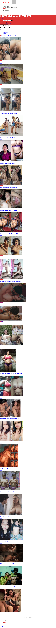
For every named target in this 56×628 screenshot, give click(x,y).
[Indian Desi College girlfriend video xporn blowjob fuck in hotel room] (10, 59)
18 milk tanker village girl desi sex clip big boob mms (9, 491)
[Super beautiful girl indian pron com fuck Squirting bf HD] (11, 208)
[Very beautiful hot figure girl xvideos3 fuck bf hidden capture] (11, 83)
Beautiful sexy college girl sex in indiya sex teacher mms (9, 586)
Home (2, 18)
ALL (0, 35)
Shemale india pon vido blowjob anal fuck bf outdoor (9, 137)
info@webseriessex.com (7, 1)
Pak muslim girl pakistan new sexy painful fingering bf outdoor (10, 346)
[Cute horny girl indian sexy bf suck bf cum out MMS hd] (11, 231)
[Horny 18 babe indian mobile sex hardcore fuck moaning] (11, 254)
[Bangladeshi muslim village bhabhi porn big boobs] (11, 395)
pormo (1, 60)
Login (4, 23)
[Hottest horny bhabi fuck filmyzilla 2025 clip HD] (13, 301)
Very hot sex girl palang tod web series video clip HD (9, 322)
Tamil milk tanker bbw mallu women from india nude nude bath (11, 373)
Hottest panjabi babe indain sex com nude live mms (8, 187)
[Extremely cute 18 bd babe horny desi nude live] (11, 540)
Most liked (4, 33)
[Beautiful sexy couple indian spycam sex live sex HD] (10, 111)
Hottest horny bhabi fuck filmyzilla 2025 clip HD (8, 303)
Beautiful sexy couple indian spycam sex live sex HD (8, 113)
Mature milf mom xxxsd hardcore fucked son (7, 516)
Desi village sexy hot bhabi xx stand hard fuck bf (8, 468)
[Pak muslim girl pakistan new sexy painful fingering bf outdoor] (11, 345)
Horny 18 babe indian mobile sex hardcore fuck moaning (9, 256)
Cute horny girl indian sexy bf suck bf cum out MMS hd (9, 233)
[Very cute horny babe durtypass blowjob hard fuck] (10, 612)
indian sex (1, 185)
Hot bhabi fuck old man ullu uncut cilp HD (7, 563)
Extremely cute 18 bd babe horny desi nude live (8, 541)
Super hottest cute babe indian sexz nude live (7, 163)
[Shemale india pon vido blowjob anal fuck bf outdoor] (11, 135)
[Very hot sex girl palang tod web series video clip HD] (11, 320)
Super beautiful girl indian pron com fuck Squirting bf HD (10, 210)
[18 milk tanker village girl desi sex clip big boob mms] (10, 490)
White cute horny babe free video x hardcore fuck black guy (10, 418)
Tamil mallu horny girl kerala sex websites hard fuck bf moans (10, 281)
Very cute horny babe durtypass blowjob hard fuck (8, 613)
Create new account (8, 23)
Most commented (5, 32)
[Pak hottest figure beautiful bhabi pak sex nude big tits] (11, 440)
